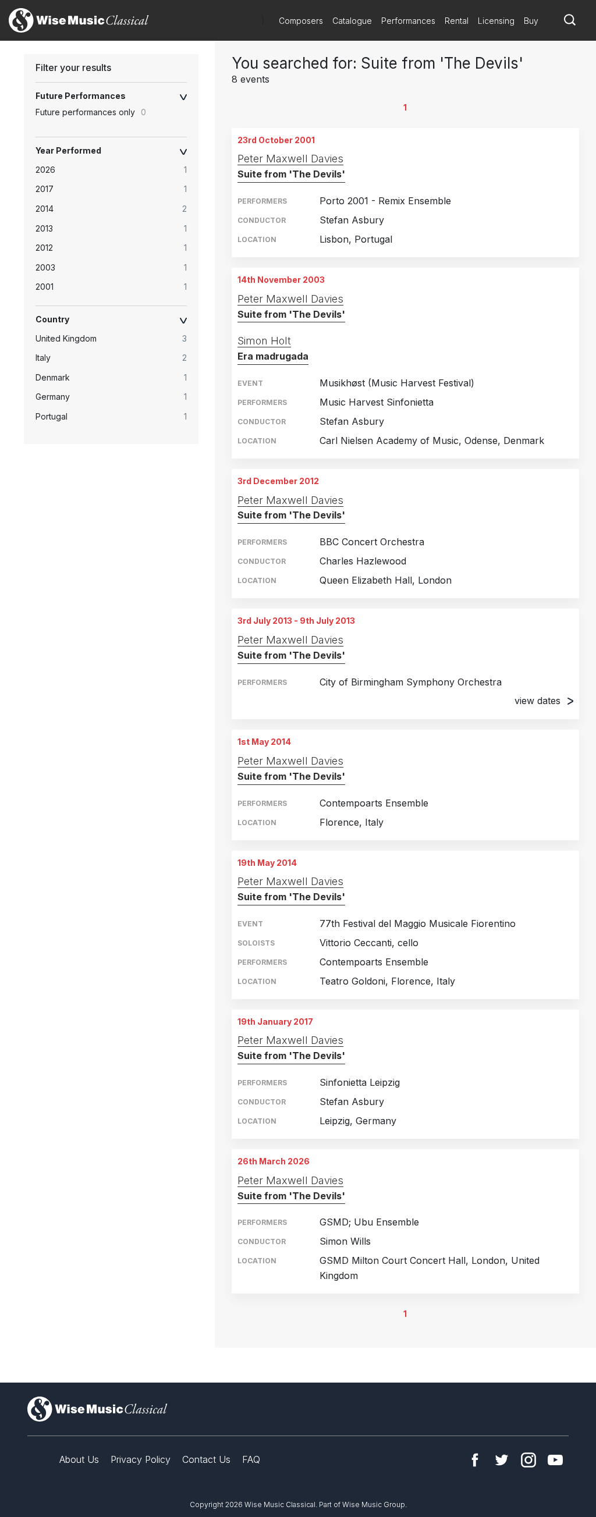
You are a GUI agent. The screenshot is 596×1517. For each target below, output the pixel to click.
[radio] (117, 170)
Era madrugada (272, 356)
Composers (301, 21)
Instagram (528, 1460)
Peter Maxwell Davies (290, 158)
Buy (531, 21)
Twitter (501, 1460)
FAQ (251, 1459)
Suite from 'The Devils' (291, 174)
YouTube (555, 1460)
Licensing (496, 21)
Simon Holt (264, 341)
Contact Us (206, 1459)
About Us (79, 1459)
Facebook (475, 1460)
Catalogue (352, 21)
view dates (537, 700)
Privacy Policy (141, 1459)
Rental (457, 21)
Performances (408, 21)
